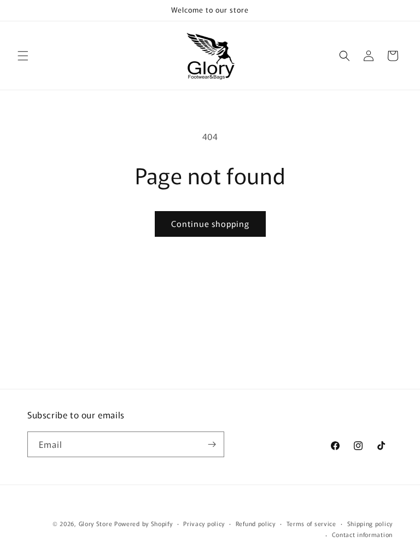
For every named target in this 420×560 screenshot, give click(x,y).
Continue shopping (210, 223)
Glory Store (96, 523)
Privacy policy (204, 523)
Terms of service (311, 523)
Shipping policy (370, 523)
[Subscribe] (212, 444)
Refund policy (256, 523)
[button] (23, 56)
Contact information (362, 534)
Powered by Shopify (143, 523)
